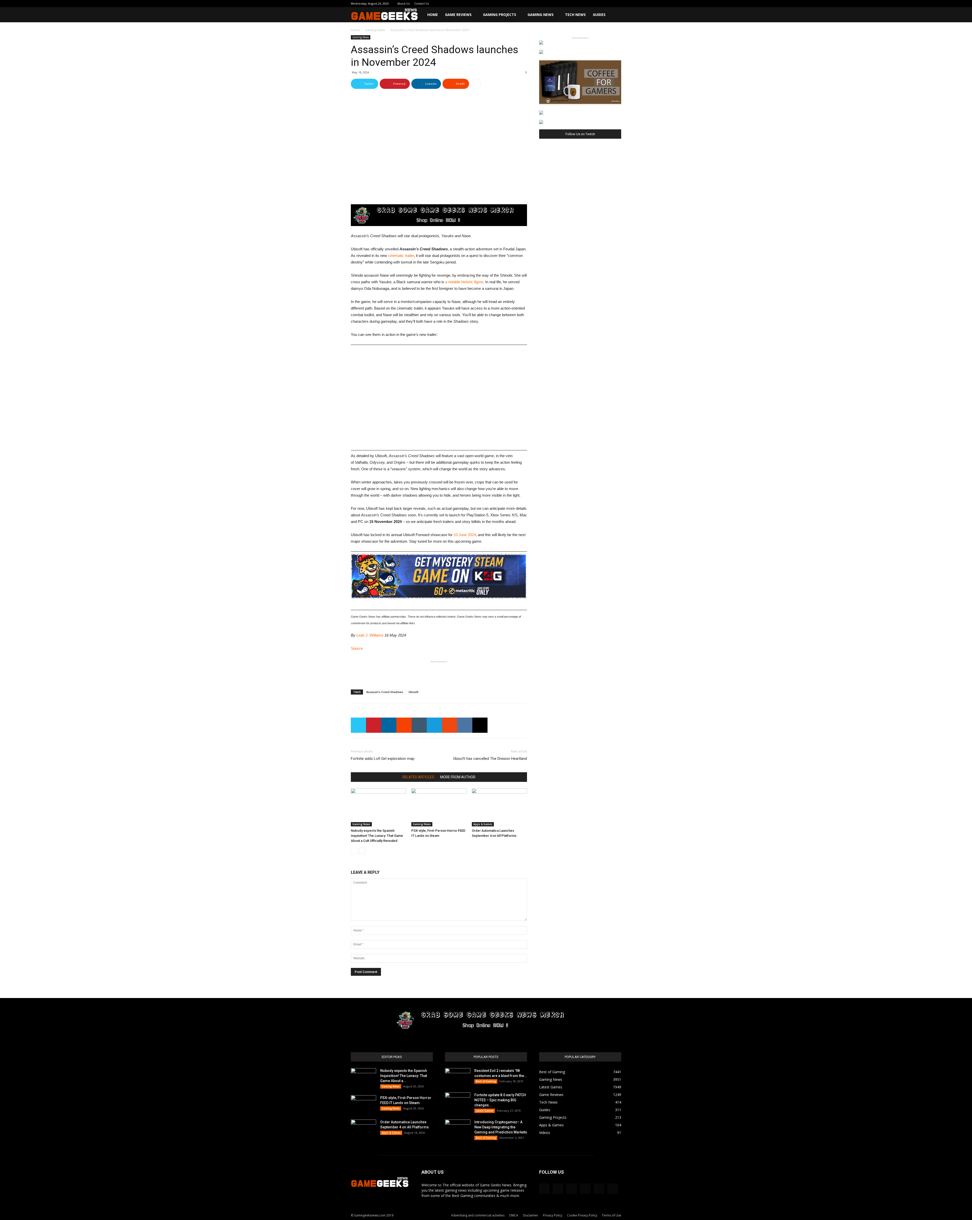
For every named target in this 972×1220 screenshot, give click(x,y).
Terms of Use (611, 1215)
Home (432, 14)
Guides (599, 14)
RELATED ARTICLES (418, 777)
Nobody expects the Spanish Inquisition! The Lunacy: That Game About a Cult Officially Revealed (377, 836)
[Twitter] (600, 3)
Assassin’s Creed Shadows (384, 692)
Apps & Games (482, 824)
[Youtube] (617, 3)
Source (357, 648)
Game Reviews (458, 14)
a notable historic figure (464, 282)
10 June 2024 (465, 535)
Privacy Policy (552, 1215)
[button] (615, 15)
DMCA (513, 1215)
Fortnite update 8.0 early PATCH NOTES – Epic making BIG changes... (500, 1100)
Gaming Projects (499, 14)
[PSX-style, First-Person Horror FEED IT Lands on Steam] (439, 807)
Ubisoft (413, 692)
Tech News (575, 14)
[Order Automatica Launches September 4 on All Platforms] (499, 807)
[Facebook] (575, 3)
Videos (544, 1132)
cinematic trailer (401, 255)
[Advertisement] (439, 672)
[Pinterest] (592, 3)
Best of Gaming (486, 1081)
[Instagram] (584, 3)
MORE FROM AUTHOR (457, 777)
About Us (403, 3)
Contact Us (421, 3)
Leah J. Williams (369, 635)
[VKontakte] (609, 3)
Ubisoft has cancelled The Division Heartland (490, 758)
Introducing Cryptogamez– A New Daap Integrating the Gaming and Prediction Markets (500, 1127)
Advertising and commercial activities (477, 1215)
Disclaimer (530, 1215)
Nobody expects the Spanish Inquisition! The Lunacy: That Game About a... (403, 1076)
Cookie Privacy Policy (582, 1215)
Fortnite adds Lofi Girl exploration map (382, 758)
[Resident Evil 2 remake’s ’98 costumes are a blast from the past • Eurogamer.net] (457, 1077)
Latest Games (484, 1110)
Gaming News (541, 14)
